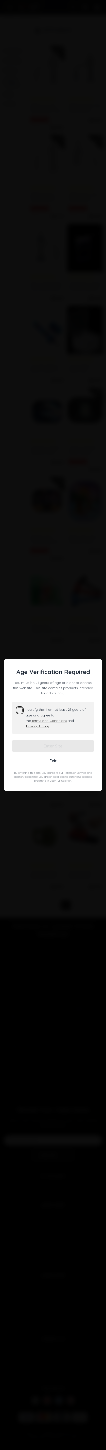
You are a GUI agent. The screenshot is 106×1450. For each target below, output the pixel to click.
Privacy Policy (37, 726)
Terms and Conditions (49, 720)
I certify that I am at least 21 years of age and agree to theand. (56, 717)
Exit (53, 760)
